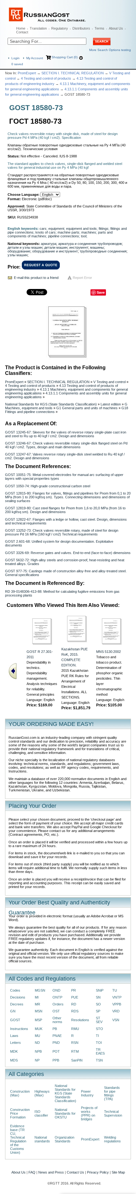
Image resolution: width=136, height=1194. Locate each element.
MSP (38, 1020)
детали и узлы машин (25, 247)
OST (56, 1011)
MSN (38, 1011)
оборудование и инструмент (55, 251)
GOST (15, 1020)
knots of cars (45, 232)
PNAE (57, 1036)
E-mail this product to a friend (36, 278)
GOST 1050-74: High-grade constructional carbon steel (47, 486)
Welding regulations (112, 1139)
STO (99, 1029)
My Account (34, 58)
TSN (99, 1060)
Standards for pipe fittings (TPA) (112, 1093)
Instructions (19, 1029)
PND (56, 1042)
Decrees (16, 1004)
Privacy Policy (98, 1172)
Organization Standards (64, 1139)
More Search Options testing (110, 50)
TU (114, 990)
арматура (48, 244)
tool (83, 236)
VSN (115, 1020)
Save (101, 292)
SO (98, 1004)
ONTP (57, 997)
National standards (42, 1139)
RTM (75, 1051)
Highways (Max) (42, 1093)
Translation (38, 28)
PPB (56, 1060)
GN (12, 1011)
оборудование (19, 251)
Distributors (81, 28)
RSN (74, 1042)
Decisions (17, 997)
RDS (74, 1011)
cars (43, 228)
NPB (38, 1051)
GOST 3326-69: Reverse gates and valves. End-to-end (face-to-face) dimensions (68, 553)
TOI (99, 1042)
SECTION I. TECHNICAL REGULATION (72, 73)
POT (56, 1051)
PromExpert (27, 73)
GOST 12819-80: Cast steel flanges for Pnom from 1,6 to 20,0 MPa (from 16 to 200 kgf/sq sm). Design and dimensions (65, 510)
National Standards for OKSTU (65, 1113)
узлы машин (18, 255)
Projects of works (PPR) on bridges (89, 1113)
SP (98, 1011)
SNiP (99, 990)
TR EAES (100, 1051)
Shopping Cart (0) (64, 57)
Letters (15, 1042)
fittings (103, 228)
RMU (75, 1029)
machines (88, 232)
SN (98, 997)
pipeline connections (63, 236)
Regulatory (59, 28)
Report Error (82, 278)
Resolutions (80, 1020)
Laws (14, 1036)
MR (37, 1004)
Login (15, 58)
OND (56, 990)
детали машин (55, 247)
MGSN (40, 990)
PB (55, 1029)
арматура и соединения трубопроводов (90, 244)
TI (97, 1036)
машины (97, 247)
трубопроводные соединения (103, 251)
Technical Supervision (113, 1113)
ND (37, 1042)
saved (17, 64)
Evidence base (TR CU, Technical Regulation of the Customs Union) (18, 1139)
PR (73, 990)
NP (37, 1060)
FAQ (31, 1172)
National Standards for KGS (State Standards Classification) (51, 404)
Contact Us (75, 1172)
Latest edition (111, 404)
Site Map (118, 1172)
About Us (116, 28)
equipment (56, 228)
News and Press (51, 1172)
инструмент (78, 247)
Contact (22, 32)
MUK (38, 1029)
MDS (14, 1060)
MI (37, 997)
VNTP (116, 997)
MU (37, 1036)
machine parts (68, 232)
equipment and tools (81, 228)
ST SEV (99, 1020)
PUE (74, 997)
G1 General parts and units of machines (87, 408)
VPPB (116, 1004)
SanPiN (77, 1060)
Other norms (57, 1020)
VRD (116, 1011)
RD (73, 1004)
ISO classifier (41, 1113)
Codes (15, 990)
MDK (14, 1051)
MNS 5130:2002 (108, 652)
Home (20, 28)
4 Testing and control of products (46, 78)
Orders (58, 1004)
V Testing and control (109, 382)
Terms (99, 28)
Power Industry (87, 1093)
